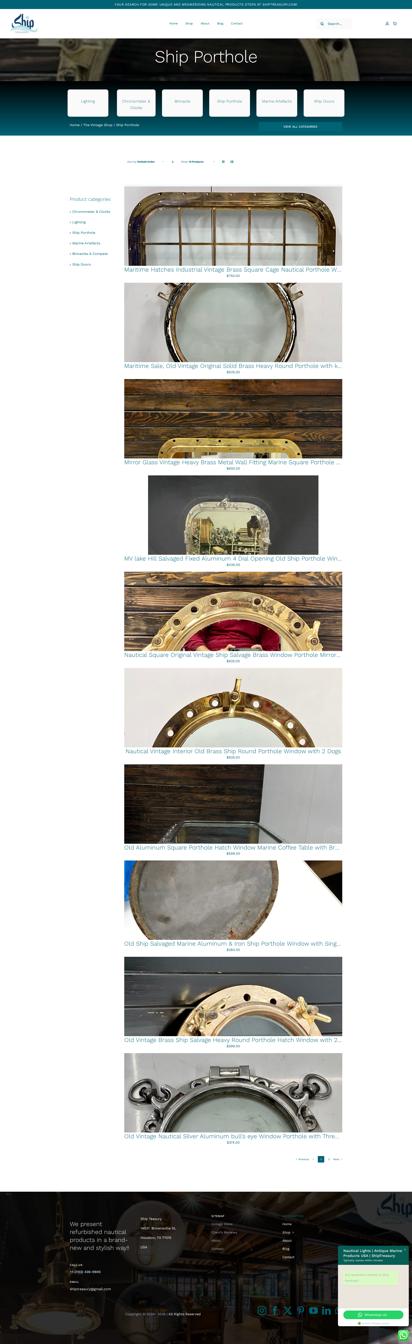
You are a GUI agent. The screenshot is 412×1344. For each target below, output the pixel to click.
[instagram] (262, 1310)
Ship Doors (81, 264)
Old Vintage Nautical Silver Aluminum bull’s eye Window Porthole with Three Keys (238, 1136)
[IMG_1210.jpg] (233, 958)
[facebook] (275, 1310)
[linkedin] (326, 1310)
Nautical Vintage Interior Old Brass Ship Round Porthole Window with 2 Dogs (233, 751)
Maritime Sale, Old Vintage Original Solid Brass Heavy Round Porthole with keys (235, 365)
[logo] (24, 10)
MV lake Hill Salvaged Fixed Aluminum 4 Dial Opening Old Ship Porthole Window (237, 558)
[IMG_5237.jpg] (233, 573)
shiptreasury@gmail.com (90, 1289)
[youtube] (313, 1310)
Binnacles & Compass (90, 254)
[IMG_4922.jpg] (233, 862)
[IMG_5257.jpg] (233, 670)
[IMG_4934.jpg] (233, 1055)
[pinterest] (300, 1310)
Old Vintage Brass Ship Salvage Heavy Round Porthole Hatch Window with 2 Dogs (238, 1039)
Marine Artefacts (86, 243)
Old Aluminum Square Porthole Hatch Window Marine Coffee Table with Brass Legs (241, 847)
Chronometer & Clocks (91, 212)
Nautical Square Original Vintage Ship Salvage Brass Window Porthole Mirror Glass (238, 654)
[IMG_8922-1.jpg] (233, 381)
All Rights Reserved (184, 1314)
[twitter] (287, 1310)
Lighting (79, 222)
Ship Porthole (83, 233)
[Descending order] (172, 161)
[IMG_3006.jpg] (233, 477)
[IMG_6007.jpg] (233, 766)
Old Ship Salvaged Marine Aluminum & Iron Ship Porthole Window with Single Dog (239, 943)
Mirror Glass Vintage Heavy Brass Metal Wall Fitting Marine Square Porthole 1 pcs (237, 462)
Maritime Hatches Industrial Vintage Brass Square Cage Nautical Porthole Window (239, 269)
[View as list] (232, 162)
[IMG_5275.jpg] (233, 284)
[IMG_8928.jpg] (233, 188)
